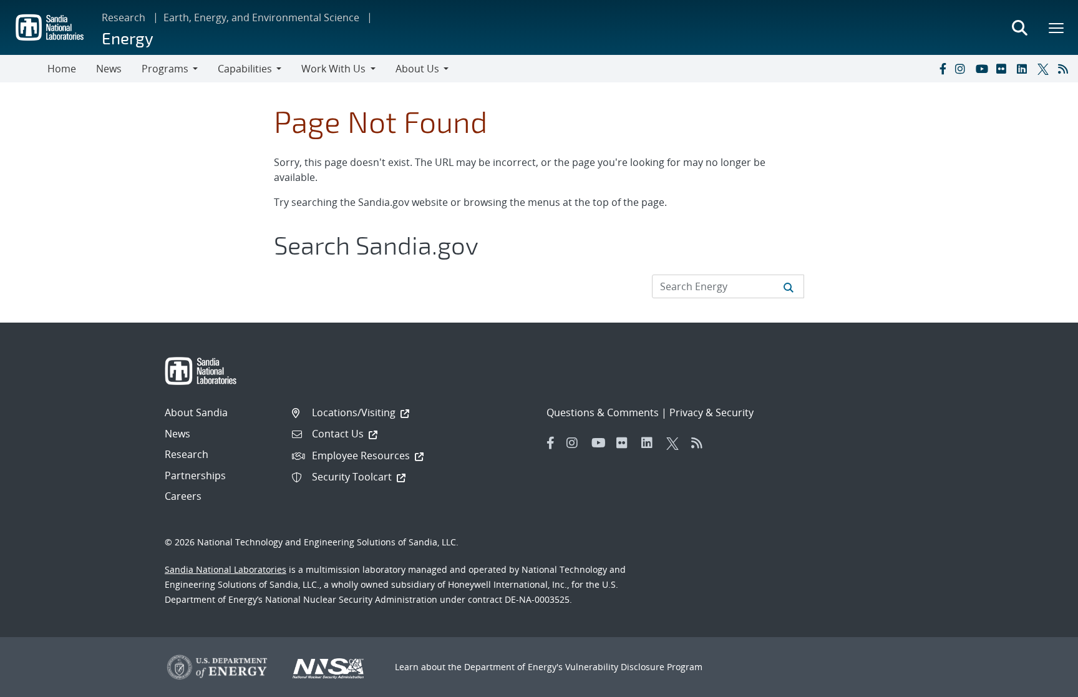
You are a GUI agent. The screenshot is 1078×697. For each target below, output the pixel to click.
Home (61, 69)
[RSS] (1065, 68)
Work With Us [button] (333, 69)
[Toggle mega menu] (1057, 27)
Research (123, 17)
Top (1041, 683)
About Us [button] (417, 69)
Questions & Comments (602, 412)
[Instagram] (962, 68)
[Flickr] (1003, 68)
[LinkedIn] (1024, 68)
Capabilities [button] (245, 69)
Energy (127, 37)
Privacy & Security (711, 412)
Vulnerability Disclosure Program (633, 667)
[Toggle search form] (1019, 27)
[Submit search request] (788, 286)
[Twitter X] (1044, 68)
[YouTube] (983, 68)
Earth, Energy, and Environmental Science (261, 17)
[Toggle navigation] (23, 68)
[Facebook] (942, 68)
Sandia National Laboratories (225, 569)
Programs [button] (165, 69)
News (109, 69)
